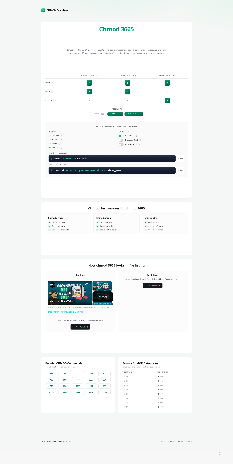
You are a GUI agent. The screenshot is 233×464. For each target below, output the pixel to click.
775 (78, 374)
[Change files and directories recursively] (136, 136)
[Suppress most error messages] (60, 144)
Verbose (55, 136)
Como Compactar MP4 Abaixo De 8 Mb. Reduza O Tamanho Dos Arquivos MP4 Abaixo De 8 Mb (69, 284)
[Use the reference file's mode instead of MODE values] (140, 144)
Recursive (129, 136)
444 (91, 386)
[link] (52, 285)
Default (55, 148)
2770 (91, 392)
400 (78, 380)
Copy (180, 158)
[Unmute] (97, 289)
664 (104, 380)
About (163, 441)
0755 (78, 386)
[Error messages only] (61, 148)
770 (64, 386)
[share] (86, 283)
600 (104, 374)
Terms (180, 441)
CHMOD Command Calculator (53, 441)
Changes (55, 140)
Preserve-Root (131, 140)
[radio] (50, 136)
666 (64, 380)
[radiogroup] (81, 142)
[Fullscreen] (110, 289)
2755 (104, 392)
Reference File (131, 145)
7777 (78, 392)
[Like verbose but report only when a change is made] (62, 140)
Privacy (189, 441)
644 (91, 374)
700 (51, 380)
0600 (65, 392)
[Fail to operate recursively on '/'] (141, 140)
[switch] (121, 136)
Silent (54, 144)
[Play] (94, 289)
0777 (91, 380)
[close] (220, 453)
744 (51, 386)
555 (104, 386)
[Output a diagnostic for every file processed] (62, 136)
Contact (171, 441)
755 (64, 374)
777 (51, 374)
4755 (51, 392)
